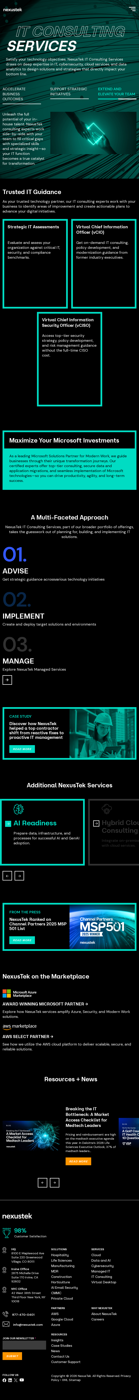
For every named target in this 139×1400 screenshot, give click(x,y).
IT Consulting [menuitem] (101, 1277)
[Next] (54, 1182)
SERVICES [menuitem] (97, 1249)
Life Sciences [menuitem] (61, 1260)
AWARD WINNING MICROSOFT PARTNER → (45, 1004)
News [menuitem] (55, 1351)
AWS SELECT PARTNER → (28, 1036)
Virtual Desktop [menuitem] (103, 1282)
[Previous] (42, 1182)
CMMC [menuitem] (56, 1293)
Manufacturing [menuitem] (62, 1266)
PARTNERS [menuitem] (58, 1308)
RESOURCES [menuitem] (59, 1334)
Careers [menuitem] (97, 1319)
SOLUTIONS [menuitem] (59, 1249)
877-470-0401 (23, 1315)
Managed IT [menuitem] (100, 1271)
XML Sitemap (71, 1380)
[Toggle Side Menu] (132, 8)
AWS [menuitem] (55, 1314)
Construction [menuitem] (61, 1277)
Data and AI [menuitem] (101, 1260)
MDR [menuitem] (54, 1271)
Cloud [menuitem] (96, 1255)
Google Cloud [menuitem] (62, 1319)
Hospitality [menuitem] (60, 1255)
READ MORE (22, 749)
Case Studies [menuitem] (61, 1345)
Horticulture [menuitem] (60, 1282)
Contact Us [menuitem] (60, 1356)
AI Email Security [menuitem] (64, 1287)
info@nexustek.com (28, 1325)
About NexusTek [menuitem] (104, 1314)
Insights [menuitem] (57, 1340)
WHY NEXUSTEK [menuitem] (101, 1308)
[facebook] (4, 1380)
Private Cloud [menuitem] (62, 1298)
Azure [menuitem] (55, 1325)
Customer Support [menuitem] (66, 1362)
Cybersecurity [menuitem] (102, 1266)
